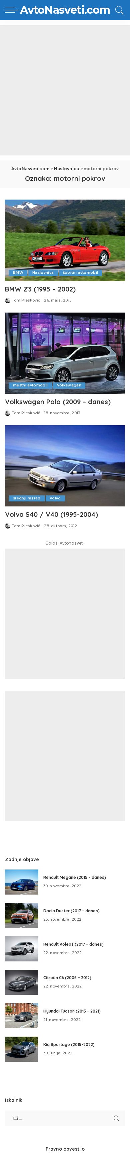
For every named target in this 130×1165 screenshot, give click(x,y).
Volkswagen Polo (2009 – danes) (58, 401)
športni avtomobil (80, 272)
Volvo (55, 498)
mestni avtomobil (30, 385)
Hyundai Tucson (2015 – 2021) (72, 1011)
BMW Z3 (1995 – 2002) (40, 289)
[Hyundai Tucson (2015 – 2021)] (21, 1015)
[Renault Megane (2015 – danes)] (21, 882)
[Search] (118, 10)
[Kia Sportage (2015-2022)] (21, 1049)
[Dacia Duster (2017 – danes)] (21, 915)
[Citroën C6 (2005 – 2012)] (21, 982)
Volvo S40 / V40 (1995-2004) (51, 514)
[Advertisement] (65, 90)
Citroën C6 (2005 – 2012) (67, 977)
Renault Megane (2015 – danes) (74, 877)
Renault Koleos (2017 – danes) (73, 944)
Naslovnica (43, 272)
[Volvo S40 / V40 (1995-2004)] (65, 465)
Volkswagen (69, 385)
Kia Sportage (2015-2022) (69, 1044)
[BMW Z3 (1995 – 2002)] (65, 240)
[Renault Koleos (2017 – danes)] (21, 948)
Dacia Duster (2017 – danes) (71, 910)
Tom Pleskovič (26, 300)
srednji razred (27, 498)
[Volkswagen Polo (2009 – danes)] (65, 353)
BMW (18, 272)
